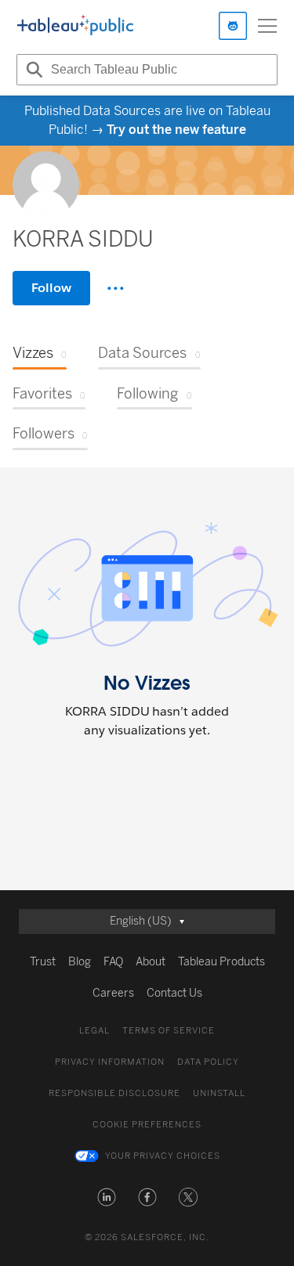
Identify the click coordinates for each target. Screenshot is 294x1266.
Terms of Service (168, 1031)
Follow (51, 288)
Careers (113, 993)
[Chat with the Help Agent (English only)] (233, 26)
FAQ (113, 961)
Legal (94, 1031)
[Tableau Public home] (75, 26)
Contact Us (174, 993)
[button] (106, 1197)
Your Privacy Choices (162, 1156)
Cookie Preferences (147, 1125)
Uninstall (219, 1093)
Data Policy (208, 1062)
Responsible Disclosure (114, 1093)
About (150, 961)
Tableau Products (221, 961)
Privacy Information (110, 1062)
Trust (43, 961)
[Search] (32, 69)
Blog (79, 961)
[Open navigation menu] (267, 26)
